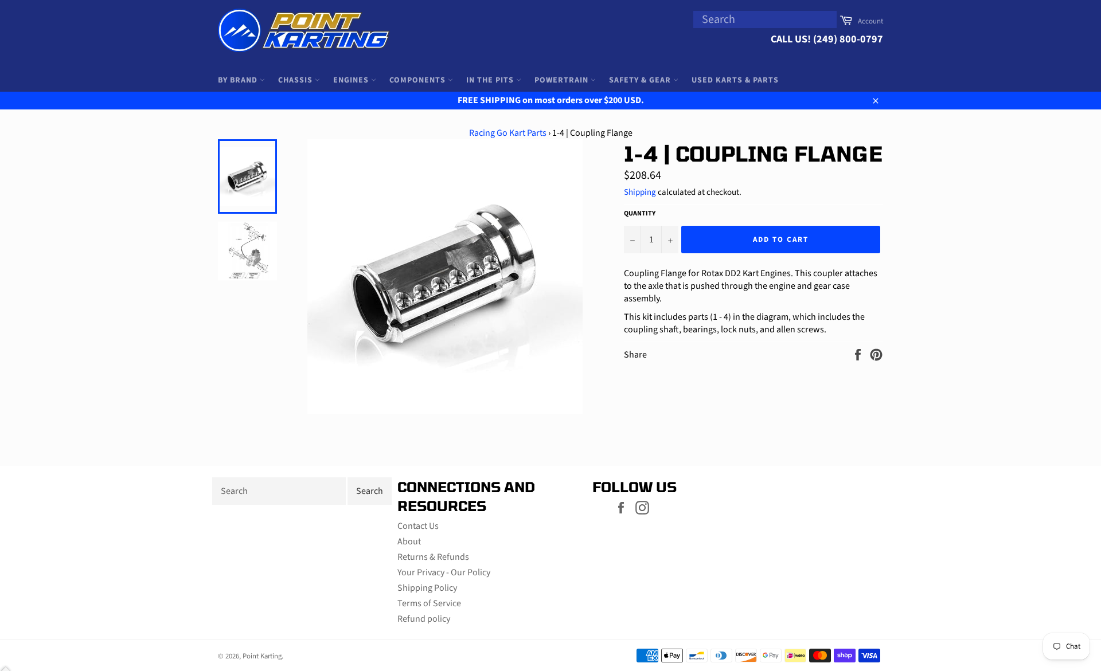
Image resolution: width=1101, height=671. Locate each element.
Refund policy (423, 619)
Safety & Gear (641, 80)
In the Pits (491, 80)
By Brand (239, 80)
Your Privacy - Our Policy (443, 572)
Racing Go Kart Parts (507, 133)
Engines (352, 80)
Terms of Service (429, 603)
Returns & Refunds (433, 557)
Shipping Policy (427, 588)
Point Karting (262, 656)
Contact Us (418, 526)
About (409, 541)
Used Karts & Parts (735, 80)
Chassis (296, 80)
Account (870, 21)
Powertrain (562, 80)
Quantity (639, 213)
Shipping (640, 192)
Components (418, 80)
